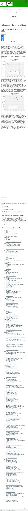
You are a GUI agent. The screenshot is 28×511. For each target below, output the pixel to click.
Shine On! (8, 271)
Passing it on (8, 421)
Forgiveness (8, 266)
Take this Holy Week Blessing (11, 467)
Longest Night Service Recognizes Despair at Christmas (14, 487)
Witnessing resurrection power (11, 380)
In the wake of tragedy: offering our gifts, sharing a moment (15, 441)
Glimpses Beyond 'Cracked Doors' (12, 474)
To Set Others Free (9, 296)
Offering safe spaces (10, 414)
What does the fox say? (10, 438)
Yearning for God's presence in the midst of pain (15, 406)
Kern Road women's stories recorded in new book (15, 454)
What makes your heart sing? (11, 364)
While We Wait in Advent (10, 492)
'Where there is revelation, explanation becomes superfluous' (15, 388)
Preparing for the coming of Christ (12, 272)
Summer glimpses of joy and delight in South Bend (15, 451)
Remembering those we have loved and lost (14, 418)
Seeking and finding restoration (11, 393)
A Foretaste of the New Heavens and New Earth (15, 249)
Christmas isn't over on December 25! (13, 482)
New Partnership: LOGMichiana (12, 251)
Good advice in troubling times (11, 394)
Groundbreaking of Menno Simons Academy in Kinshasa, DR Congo (14, 301)
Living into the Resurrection (11, 466)
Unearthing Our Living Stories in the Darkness (14, 469)
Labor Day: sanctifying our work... (12, 350)
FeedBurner (16, 17)
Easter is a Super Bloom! (10, 258)
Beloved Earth (8, 290)
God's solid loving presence (11, 275)
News (5, 203)
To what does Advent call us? (11, 412)
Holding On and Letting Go (11, 276)
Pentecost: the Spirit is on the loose (12, 372)
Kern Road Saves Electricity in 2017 (11, 30)
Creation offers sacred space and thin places (14, 358)
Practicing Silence (9, 476)
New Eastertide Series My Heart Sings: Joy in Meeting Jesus (14, 261)
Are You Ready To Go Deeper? (11, 314)
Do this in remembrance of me (11, 495)
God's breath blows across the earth (12, 455)
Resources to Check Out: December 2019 (13, 240)
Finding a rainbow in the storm (11, 422)
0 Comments (3, 34)
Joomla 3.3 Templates (13, 510)
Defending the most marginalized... (12, 399)
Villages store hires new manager (12, 367)
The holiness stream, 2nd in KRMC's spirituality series (15, 345)
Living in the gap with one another (12, 432)
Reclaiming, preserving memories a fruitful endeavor (15, 356)
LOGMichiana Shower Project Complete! (13, 242)
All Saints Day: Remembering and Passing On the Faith (15, 497)
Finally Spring (8, 299)
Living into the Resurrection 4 (11, 461)
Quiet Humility (8, 269)
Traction (7, 257)
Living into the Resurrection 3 (11, 462)
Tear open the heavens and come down (13, 326)
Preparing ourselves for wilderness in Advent (14, 325)
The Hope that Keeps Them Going (12, 282)
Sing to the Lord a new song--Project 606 (13, 339)
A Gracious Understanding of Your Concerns (14, 233)
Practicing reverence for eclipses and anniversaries (15, 352)
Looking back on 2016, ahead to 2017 (13, 402)
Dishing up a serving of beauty (11, 348)
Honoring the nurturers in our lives (12, 374)
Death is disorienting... (10, 331)
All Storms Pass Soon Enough (11, 306)
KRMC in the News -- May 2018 (12, 304)
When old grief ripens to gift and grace (13, 373)
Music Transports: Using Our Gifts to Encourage (15, 493)
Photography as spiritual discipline (12, 453)
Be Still (7, 238)
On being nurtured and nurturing (12, 501)
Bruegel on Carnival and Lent (11, 475)
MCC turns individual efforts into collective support (15, 425)
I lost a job (8, 231)
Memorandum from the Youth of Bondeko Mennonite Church (15, 308)
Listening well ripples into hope (11, 377)
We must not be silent (10, 400)
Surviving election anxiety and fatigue (13, 415)
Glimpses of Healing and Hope (12, 203)
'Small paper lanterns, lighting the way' (13, 431)
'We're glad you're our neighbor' (11, 401)
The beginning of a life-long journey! (12, 293)
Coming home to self (10, 383)
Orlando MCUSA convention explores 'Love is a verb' (15, 362)
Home (2, 203)
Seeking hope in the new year (11, 321)
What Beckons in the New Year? (12, 481)
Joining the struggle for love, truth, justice (13, 413)
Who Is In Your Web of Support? (12, 252)
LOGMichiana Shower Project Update (13, 245)
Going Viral (8, 311)
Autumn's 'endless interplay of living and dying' (14, 428)
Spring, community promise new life (12, 386)
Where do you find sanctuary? (11, 426)
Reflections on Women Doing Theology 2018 (14, 278)
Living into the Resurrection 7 (11, 456)
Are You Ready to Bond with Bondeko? (13, 244)
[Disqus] (13, 146)
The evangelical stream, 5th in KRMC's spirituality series (15, 335)
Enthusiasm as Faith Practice (11, 500)
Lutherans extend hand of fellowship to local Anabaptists (14, 449)
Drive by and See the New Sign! (12, 292)
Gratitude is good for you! (10, 329)
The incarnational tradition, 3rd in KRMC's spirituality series (15, 341)
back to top (3, 197)
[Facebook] (13, 36)
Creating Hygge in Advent (10, 489)
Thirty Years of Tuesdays (10, 246)
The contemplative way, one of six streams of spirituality (14, 347)
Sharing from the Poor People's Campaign (13, 297)
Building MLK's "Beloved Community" (13, 480)
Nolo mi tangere (9, 312)
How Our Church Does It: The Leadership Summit (15, 280)
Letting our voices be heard (11, 398)
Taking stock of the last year (11, 420)
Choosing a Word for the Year (11, 479)
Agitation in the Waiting (10, 488)
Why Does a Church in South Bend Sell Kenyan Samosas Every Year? (15, 285)
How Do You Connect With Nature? (12, 318)
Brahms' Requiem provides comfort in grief (14, 330)
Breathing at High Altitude (10, 442)
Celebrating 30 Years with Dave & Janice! (13, 291)
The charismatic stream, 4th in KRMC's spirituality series (15, 337)
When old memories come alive (12, 439)
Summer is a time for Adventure (12, 303)
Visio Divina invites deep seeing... (12, 395)
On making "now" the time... (11, 447)
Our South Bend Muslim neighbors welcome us (14, 385)
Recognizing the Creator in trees (12, 359)
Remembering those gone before (12, 333)
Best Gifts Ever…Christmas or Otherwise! (14, 405)
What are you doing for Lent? (11, 392)
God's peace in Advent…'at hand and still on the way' (15, 409)
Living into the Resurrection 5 (11, 460)
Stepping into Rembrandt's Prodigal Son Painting (15, 472)
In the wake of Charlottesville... (11, 354)
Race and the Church (10, 286)
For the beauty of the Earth (11, 379)
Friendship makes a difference (11, 407)
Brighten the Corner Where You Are (12, 468)
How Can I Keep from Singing (11, 236)
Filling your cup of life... (10, 366)
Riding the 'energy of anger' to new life (13, 375)
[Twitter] (13, 38)
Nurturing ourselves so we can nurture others (14, 433)
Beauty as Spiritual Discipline (11, 494)
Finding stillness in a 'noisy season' (12, 435)
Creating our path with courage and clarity (13, 381)
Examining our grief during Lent (11, 390)
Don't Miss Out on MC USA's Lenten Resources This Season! (15, 265)
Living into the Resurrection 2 (11, 464)
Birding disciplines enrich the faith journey (13, 370)
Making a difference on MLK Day (12, 320)
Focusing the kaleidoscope (11, 353)
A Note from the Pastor (10, 317)
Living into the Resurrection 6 (11, 458)
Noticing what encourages (10, 434)
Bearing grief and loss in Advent (12, 324)
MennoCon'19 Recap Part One (11, 255)
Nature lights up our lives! (10, 360)
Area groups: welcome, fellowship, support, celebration (14, 445)
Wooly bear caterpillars (10, 287)
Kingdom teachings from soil (11, 368)
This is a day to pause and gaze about (13, 419)
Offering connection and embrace (12, 427)
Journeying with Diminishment (11, 473)
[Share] (13, 40)
